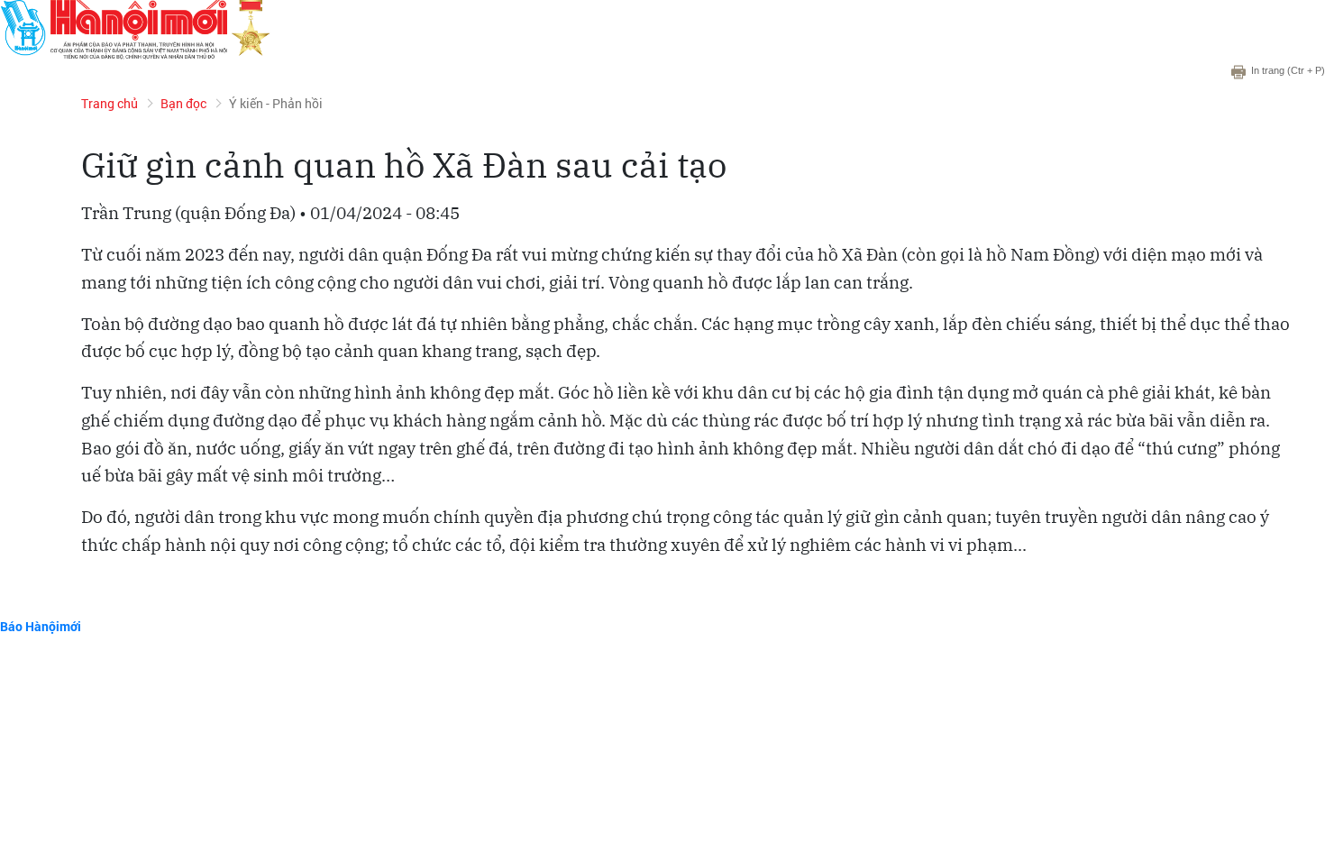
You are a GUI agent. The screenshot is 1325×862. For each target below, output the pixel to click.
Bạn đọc (183, 103)
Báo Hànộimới (40, 626)
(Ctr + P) (1288, 70)
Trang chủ (109, 103)
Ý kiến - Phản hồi (276, 103)
